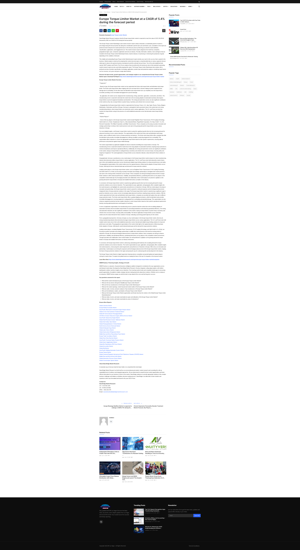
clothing (191, 92)
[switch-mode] (199, 1)
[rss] (101, 522)
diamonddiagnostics (174, 58)
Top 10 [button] (121, 6)
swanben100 (183, 50)
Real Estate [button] (156, 6)
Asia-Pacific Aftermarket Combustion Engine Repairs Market (114, 309)
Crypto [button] (165, 6)
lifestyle (182, 85)
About (113, 1)
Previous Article (127, 403)
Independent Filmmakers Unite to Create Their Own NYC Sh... (109, 452)
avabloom (147, 530)
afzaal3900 (182, 23)
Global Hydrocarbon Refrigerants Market (109, 332)
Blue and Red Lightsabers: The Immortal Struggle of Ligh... (188, 39)
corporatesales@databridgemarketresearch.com (115, 391)
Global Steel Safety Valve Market (107, 321)
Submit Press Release (130, 1)
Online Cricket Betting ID (175, 82)
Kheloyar (182, 95)
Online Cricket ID (186, 78)
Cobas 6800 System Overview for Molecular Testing (184, 56)
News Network (120, 1)
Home (116, 6)
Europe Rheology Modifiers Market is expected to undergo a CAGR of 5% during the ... (118, 406)
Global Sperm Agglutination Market (108, 342)
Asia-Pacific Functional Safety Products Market (111, 340)
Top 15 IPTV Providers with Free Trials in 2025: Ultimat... (190, 21)
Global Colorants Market (105, 305)
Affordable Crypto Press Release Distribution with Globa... (109, 477)
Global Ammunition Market (106, 346)
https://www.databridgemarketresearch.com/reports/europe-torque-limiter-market (142, 76)
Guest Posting (140, 1)
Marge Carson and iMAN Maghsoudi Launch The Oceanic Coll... (132, 477)
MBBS (171, 88)
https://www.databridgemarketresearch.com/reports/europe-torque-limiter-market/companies (134, 259)
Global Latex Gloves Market (106, 330)
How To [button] (128, 6)
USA (176, 88)
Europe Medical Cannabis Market (107, 307)
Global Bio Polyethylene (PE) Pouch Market (110, 344)
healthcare (179, 92)
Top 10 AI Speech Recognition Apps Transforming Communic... (155, 510)
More (190, 6)
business (172, 92)
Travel (191, 82)
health (177, 78)
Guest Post (183, 29)
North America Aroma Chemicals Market (109, 326)
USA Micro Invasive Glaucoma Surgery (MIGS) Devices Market (115, 315)
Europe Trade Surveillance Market (108, 336)
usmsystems (148, 513)
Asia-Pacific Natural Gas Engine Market (109, 317)
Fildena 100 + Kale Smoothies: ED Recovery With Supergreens (189, 48)
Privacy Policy (108, 1)
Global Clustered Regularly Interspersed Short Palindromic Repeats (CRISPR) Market (121, 354)
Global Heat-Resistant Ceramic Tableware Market (112, 319)
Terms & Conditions (194, 546)
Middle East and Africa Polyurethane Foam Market (112, 334)
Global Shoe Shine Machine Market (108, 338)
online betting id (174, 85)
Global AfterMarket (104, 348)
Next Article (137, 403)
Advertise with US (149, 1)
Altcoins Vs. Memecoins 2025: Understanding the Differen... (153, 527)
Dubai (195, 88)
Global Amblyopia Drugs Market (107, 328)
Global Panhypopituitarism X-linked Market (110, 324)
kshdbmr (111, 417)
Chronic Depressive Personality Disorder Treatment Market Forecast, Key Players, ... (148, 406)
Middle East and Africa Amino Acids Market (110, 356)
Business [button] (182, 6)
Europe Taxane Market (105, 352)
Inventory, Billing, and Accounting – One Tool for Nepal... (155, 518)
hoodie (188, 95)
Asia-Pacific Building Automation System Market (111, 350)
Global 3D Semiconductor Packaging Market (110, 313)
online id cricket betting (185, 88)
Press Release (107, 12)
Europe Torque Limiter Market (118, 35)
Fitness (185, 82)
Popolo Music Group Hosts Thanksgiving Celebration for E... (155, 477)
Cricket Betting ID (190, 85)
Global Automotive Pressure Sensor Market (110, 358)
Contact (101, 1)
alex (100, 455)
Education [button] (173, 6)
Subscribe (197, 515)
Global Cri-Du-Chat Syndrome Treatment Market (111, 311)
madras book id (173, 95)
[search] (199, 6)
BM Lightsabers (183, 41)
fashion (171, 78)
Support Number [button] (139, 6)
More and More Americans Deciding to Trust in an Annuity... (155, 452)
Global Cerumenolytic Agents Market (108, 360)
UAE (185, 92)
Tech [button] (148, 6)
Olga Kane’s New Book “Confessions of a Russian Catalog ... (132, 453)
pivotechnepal (148, 521)
